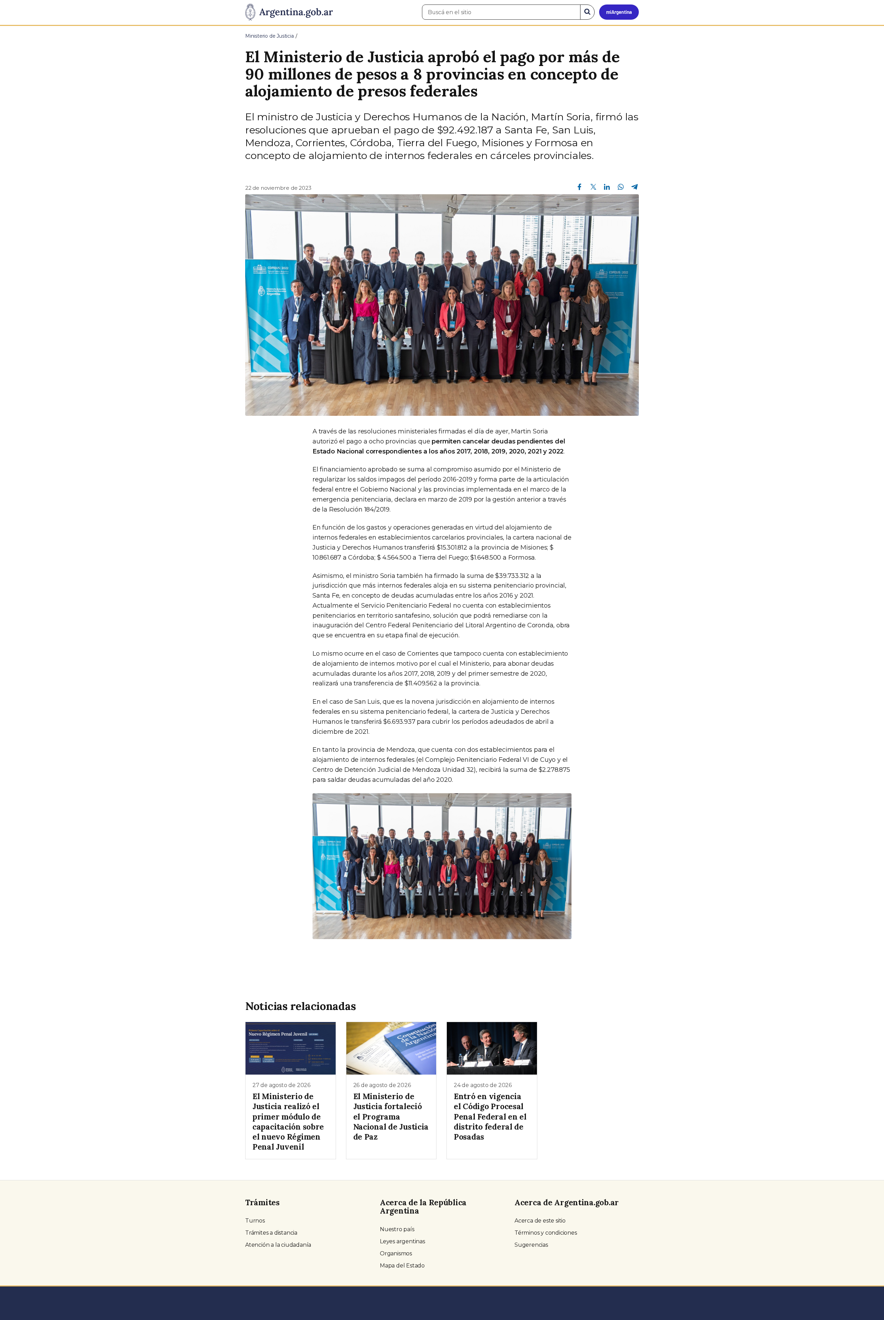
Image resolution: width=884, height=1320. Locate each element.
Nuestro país (397, 1229)
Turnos (255, 1220)
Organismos (396, 1253)
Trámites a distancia (271, 1232)
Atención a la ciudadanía (278, 1245)
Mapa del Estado (402, 1265)
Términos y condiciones (546, 1232)
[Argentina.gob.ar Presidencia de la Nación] (289, 12)
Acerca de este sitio (540, 1220)
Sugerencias (531, 1245)
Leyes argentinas (402, 1241)
